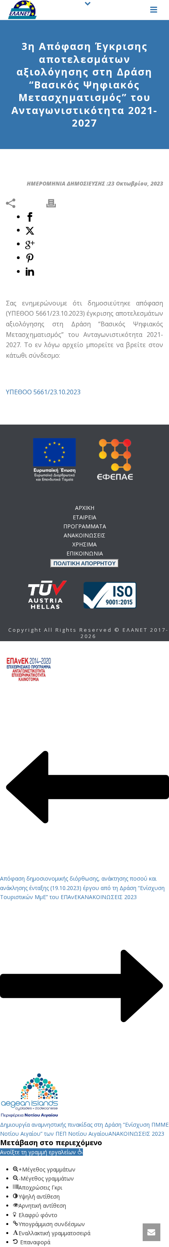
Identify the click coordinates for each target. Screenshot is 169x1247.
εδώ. (84, 564)
